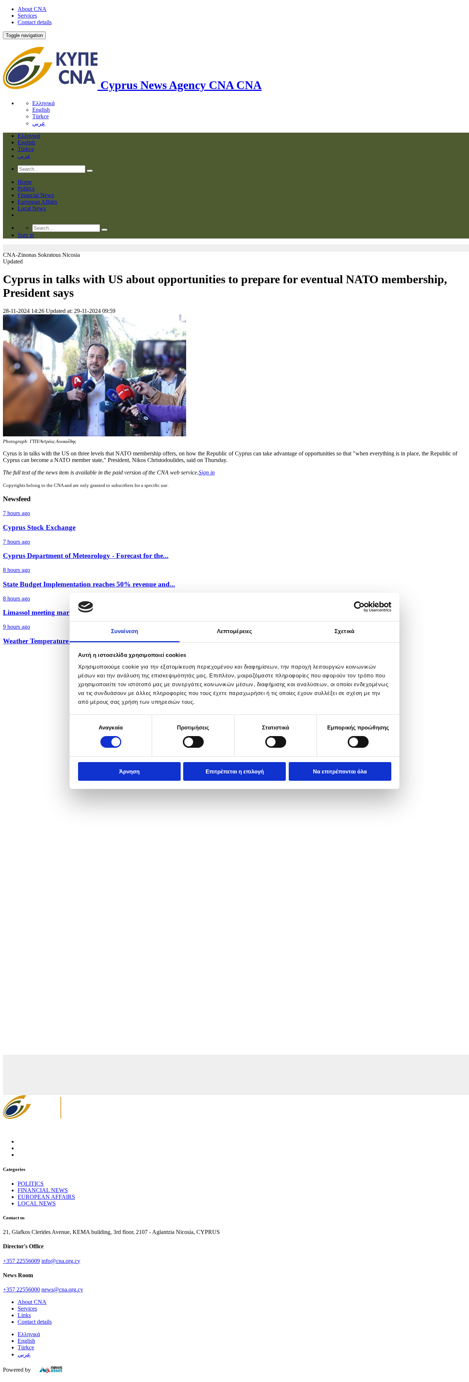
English (41, 110)
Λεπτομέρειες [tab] (234, 631)
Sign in (207, 472)
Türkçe (40, 116)
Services (27, 15)
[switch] (193, 742)
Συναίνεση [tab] (124, 631)
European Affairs (37, 202)
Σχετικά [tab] (344, 631)
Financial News (36, 195)
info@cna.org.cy (60, 1261)
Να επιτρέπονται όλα (340, 771)
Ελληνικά (43, 103)
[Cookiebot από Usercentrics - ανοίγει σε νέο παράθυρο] (359, 606)
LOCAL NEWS (37, 1203)
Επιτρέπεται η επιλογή (235, 771)
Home (25, 182)
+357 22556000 (21, 1289)
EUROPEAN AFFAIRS (46, 1197)
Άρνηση (129, 771)
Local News (32, 208)
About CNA (32, 9)
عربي (38, 123)
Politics (26, 188)
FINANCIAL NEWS (43, 1190)
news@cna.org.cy (62, 1289)
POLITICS (31, 1183)
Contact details (35, 22)
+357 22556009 (21, 1261)
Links (24, 1315)
